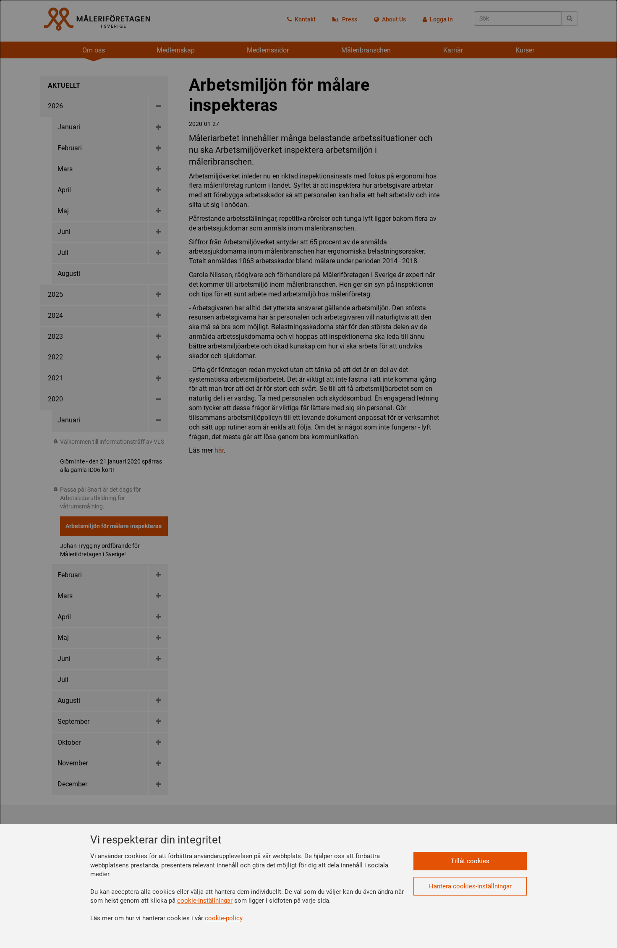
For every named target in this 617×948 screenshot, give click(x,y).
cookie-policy (223, 918)
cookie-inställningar (205, 900)
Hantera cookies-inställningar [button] (470, 886)
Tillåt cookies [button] (470, 861)
